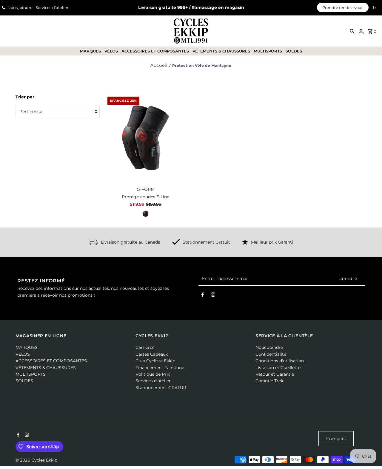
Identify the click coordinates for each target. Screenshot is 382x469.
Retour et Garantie (274, 374)
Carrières (144, 347)
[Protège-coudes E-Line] (145, 138)
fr (375, 7)
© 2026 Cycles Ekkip (36, 460)
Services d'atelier (52, 7)
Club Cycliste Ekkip (155, 360)
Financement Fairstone (159, 367)
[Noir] (146, 214)
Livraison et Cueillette (278, 367)
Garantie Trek (269, 380)
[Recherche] (352, 31)
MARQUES (90, 51)
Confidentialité (270, 354)
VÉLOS (111, 51)
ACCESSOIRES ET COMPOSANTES (155, 51)
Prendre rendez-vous (342, 7)
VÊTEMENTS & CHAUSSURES (221, 51)
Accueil (159, 65)
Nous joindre (20, 7)
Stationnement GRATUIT (161, 387)
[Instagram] (213, 295)
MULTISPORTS (268, 51)
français (336, 438)
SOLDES (294, 51)
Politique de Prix (152, 374)
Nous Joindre (269, 347)
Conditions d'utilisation (279, 360)
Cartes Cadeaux (151, 354)
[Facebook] (202, 295)
